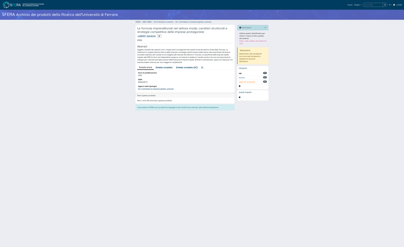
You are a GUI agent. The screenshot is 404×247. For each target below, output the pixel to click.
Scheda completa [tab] (164, 67)
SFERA (138, 22)
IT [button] (389, 5)
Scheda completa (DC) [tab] (187, 67)
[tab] (202, 67)
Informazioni (246, 28)
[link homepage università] (23, 4)
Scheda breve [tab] (145, 67)
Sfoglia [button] (357, 5)
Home (350, 5)
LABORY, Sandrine (146, 36)
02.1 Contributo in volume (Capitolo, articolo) (193, 22)
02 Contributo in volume (163, 22)
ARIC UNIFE (147, 22)
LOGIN (399, 5)
